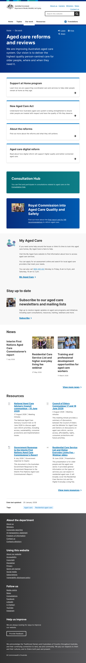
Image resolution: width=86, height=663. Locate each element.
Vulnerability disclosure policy (18, 578)
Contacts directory (14, 542)
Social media (12, 572)
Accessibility (11, 557)
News (77, 6)
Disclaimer (11, 563)
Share (63, 34)
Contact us (74, 9)
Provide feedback (16, 634)
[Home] (24, 6)
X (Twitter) (11, 605)
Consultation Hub (18, 187)
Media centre (12, 590)
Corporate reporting (15, 530)
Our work (29, 22)
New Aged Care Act (22, 106)
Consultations (12, 596)
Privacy (9, 566)
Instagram (10, 611)
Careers (62, 6)
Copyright (10, 560)
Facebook (10, 599)
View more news (71, 387)
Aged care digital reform (25, 149)
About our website (14, 554)
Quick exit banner (13, 569)
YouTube (10, 608)
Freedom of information (16, 536)
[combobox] (59, 13)
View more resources (68, 490)
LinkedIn (10, 602)
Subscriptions (12, 575)
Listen (63, 31)
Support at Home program (26, 83)
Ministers (69, 6)
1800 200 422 (38, 269)
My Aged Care (26, 277)
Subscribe (24, 318)
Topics (19, 22)
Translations (73, 22)
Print (72, 31)
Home (10, 22)
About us (53, 6)
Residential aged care (43, 507)
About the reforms (21, 128)
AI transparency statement (17, 533)
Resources (40, 22)
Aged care (28, 507)
